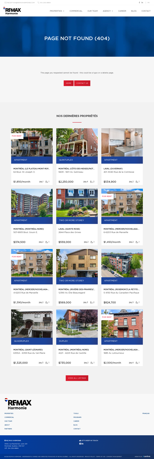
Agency (107, 11)
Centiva (146, 456)
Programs (77, 417)
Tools (76, 413)
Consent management (114, 456)
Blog (133, 11)
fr (148, 3)
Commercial (76, 11)
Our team (92, 11)
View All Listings (77, 378)
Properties (56, 11)
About (7, 425)
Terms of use (100, 456)
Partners (8, 429)
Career (122, 11)
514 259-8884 (45, 3)
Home (68, 83)
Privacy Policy (90, 456)
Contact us (82, 83)
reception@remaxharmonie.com (21, 3)
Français (146, 413)
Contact (146, 11)
